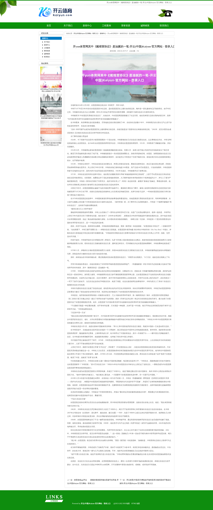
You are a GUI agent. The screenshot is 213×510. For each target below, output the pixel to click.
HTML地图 (135, 503)
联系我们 (164, 25)
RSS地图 (126, 503)
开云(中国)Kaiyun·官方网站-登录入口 (86, 33)
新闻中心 (87, 25)
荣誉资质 (125, 25)
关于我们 (68, 25)
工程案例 (106, 25)
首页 (49, 25)
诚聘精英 (145, 25)
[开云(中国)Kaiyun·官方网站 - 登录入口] (56, 18)
